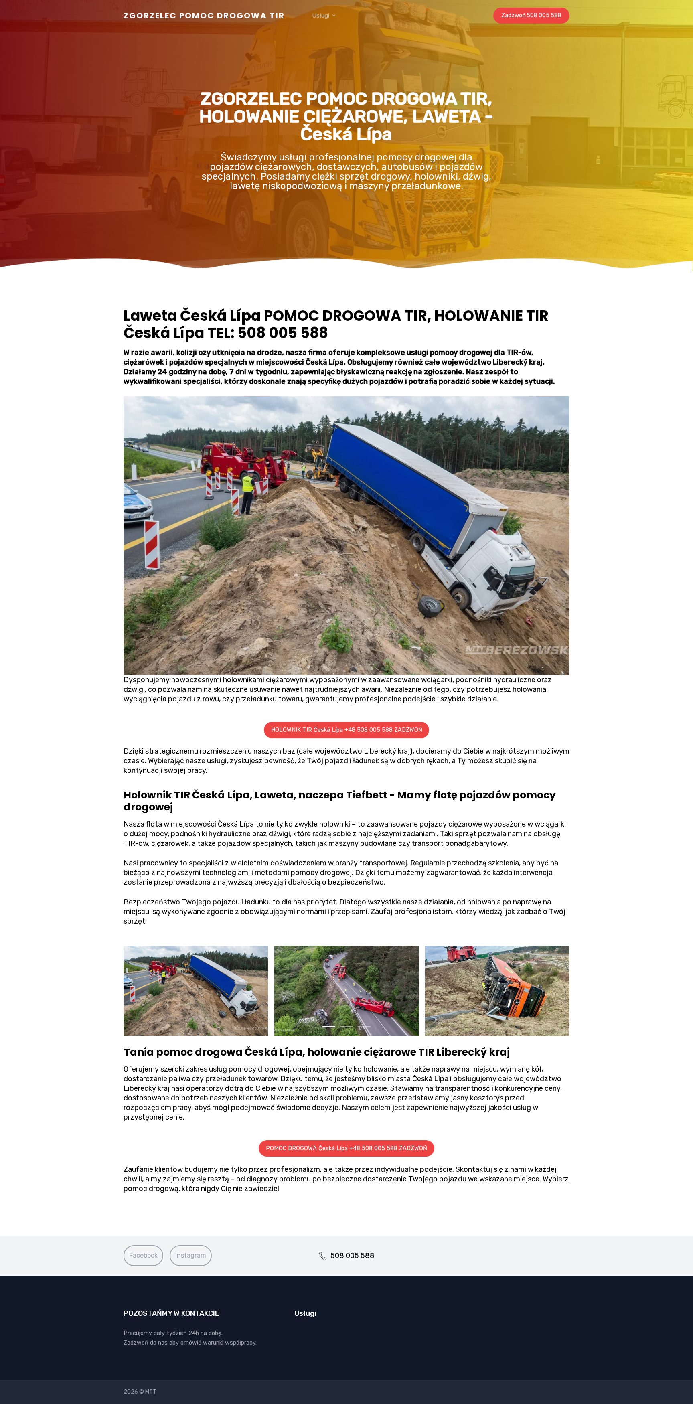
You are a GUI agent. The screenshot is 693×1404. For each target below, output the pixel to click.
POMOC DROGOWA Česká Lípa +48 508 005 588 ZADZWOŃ (346, 1148)
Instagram (190, 1255)
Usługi (321, 15)
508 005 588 (352, 1255)
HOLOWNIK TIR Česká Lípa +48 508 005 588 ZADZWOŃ (346, 730)
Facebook (143, 1255)
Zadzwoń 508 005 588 (531, 15)
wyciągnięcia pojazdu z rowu (171, 699)
